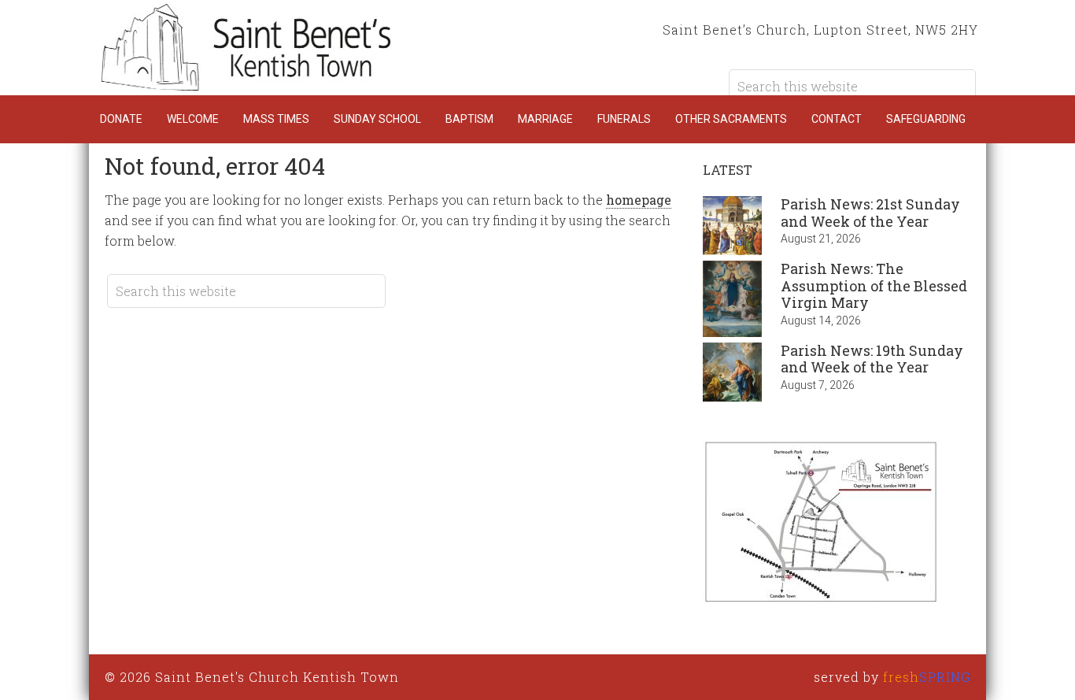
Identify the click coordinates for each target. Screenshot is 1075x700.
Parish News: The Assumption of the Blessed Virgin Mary (874, 285)
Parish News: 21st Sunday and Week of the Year (870, 212)
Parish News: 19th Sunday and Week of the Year (872, 359)
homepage (638, 199)
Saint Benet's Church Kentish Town (246, 47)
